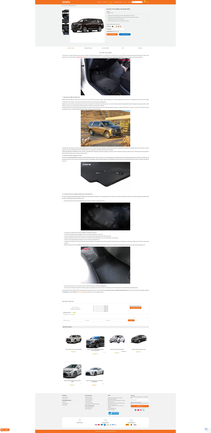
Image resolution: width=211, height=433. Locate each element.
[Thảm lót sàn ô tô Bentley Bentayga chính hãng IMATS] (95, 339)
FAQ (123, 48)
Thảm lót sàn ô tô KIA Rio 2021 (117, 349)
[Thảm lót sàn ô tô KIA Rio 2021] (117, 339)
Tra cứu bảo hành (65, 403)
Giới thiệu (105, 2)
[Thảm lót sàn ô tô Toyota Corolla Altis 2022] (72, 370)
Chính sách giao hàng (88, 402)
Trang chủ (99, 2)
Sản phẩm (110, 2)
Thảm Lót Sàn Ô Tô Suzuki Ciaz (139, 349)
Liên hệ (129, 2)
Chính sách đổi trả (88, 401)
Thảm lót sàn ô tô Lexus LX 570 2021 (74, 349)
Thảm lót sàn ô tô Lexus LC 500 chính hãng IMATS (94, 381)
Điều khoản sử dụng (88, 397)
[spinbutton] (118, 29)
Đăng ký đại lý (64, 404)
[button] (103, 25)
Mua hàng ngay (112, 34)
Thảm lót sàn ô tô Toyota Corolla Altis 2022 (72, 381)
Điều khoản (138, 403)
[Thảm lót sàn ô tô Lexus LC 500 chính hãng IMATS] (94, 370)
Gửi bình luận (131, 320)
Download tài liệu (105, 48)
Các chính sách (88, 395)
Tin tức (125, 2)
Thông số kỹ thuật (88, 48)
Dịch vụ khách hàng (89, 405)
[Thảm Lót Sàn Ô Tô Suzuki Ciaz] (139, 339)
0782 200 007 (80, 292)
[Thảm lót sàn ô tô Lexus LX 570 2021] (74, 339)
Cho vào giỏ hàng (124, 34)
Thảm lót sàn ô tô (72, 5)
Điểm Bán (64, 402)
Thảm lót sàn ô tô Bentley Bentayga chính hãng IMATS (95, 350)
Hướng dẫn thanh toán (89, 407)
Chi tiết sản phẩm (70, 48)
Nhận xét (140, 48)
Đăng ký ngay (140, 406)
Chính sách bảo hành (88, 398)
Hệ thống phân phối (118, 2)
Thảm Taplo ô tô (65, 398)
